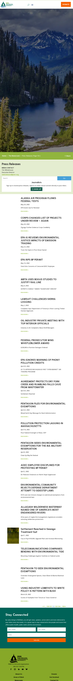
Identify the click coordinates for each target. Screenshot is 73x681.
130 (48, 606)
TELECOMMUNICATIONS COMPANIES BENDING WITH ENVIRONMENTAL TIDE (42, 550)
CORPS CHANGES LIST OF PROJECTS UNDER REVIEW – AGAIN (41, 219)
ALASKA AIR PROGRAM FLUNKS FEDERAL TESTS (38, 199)
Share (68, 156)
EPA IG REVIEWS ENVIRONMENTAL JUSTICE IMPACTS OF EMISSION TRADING (40, 240)
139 (63, 606)
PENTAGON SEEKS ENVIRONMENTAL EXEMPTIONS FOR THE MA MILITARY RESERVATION (41, 445)
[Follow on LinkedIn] (18, 669)
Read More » (25, 211)
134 (59, 606)
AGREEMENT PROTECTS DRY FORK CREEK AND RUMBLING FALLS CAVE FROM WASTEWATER (41, 384)
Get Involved (54, 677)
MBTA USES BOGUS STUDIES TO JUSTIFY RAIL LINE (38, 281)
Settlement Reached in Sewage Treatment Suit (38, 530)
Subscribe (36, 640)
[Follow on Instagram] (14, 669)
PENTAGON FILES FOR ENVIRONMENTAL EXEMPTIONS (43, 405)
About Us (18, 674)
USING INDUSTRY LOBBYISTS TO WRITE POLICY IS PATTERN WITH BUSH (42, 589)
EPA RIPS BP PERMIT (32, 259)
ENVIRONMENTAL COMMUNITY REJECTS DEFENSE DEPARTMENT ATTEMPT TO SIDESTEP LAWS (39, 487)
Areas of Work (19, 677)
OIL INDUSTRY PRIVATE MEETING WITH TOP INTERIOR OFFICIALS (42, 322)
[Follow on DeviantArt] (26, 669)
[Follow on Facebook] (11, 669)
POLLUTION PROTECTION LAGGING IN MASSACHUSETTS (42, 425)
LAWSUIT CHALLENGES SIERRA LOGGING (38, 300)
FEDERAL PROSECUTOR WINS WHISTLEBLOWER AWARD (37, 342)
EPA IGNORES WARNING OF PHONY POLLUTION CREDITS (40, 361)
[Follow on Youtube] (22, 669)
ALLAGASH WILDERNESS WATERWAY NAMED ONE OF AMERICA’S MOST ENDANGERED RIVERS (41, 509)
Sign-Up (37, 189)
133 (56, 606)
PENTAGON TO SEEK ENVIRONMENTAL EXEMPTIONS (42, 570)
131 (50, 606)
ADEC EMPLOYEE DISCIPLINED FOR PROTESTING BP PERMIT (40, 466)
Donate (65, 4)
